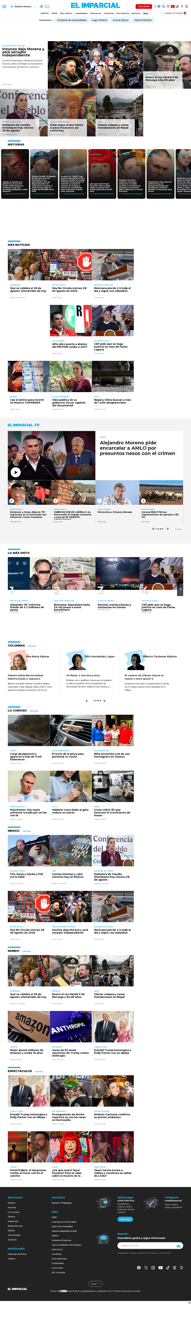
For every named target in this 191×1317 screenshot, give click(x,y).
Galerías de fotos (17, 1254)
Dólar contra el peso (60, 122)
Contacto (57, 1254)
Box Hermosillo (59, 1111)
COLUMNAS (16, 645)
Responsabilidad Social (64, 1231)
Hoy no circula (59, 285)
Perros (13, 751)
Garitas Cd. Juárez (174, 13)
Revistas (136, 13)
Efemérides (15, 285)
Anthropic (57, 1047)
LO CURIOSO (17, 710)
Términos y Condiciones (159, 1253)
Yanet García (100, 1167)
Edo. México (66, 13)
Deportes (13, 1221)
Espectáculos (15, 1226)
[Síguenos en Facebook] (159, 6)
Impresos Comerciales (64, 1221)
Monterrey (95, 13)
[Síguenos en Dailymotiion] (181, 1267)
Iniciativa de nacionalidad (71, 20)
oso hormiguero (101, 751)
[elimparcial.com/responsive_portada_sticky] (189, 1302)
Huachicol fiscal (101, 341)
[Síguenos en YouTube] (172, 6)
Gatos (55, 807)
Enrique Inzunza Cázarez (13, 46)
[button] (180, 589)
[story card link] (95, 65)
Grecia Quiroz (120, 20)
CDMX (54, 13)
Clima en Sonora (106, 601)
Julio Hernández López (99, 656)
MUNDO (13, 951)
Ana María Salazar (37, 656)
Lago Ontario (99, 20)
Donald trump (100, 1047)
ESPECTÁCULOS (20, 1071)
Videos (103, 437)
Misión (55, 1235)
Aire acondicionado (61, 751)
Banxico (13, 397)
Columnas (109, 13)
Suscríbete (143, 6)
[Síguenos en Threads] (182, 6)
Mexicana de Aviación (103, 285)
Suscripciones (59, 1258)
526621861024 (126, 1201)
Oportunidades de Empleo (66, 1244)
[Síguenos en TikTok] (177, 6)
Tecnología (14, 1235)
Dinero (11, 1216)
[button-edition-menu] (162, 13)
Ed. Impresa (123, 13)
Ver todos (178, 529)
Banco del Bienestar (64, 601)
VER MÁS (32, 646)
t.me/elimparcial (173, 1201)
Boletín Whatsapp (62, 1203)
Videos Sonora (104, 509)
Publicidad (57, 1263)
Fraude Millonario (19, 601)
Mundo (12, 1207)
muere (55, 1167)
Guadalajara (81, 13)
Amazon (13, 1047)
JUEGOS (45, 13)
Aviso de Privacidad (62, 1226)
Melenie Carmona (101, 1111)
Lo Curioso (13, 1212)
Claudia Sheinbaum (60, 397)
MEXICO (14, 830)
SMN (54, 871)
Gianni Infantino (143, 20)
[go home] (17, 1288)
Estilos (11, 1230)
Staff (54, 1217)
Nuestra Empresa (61, 1240)
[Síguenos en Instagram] (168, 6)
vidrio (97, 807)
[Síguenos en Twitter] (163, 6)
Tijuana (13, 1167)
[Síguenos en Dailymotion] (186, 6)
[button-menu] (4, 6)
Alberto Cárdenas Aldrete (160, 656)
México (12, 1203)
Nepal (100, 122)
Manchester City (17, 807)
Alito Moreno (58, 341)
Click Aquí (125, 1219)
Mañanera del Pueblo (12, 122)
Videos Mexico (16, 509)
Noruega (149, 74)
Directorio (57, 1249)
